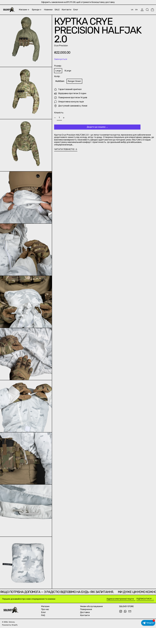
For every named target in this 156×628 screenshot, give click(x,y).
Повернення (86, 609)
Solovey (12, 622)
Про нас (45, 609)
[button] (147, 10)
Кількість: (59, 112)
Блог (43, 612)
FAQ (43, 615)
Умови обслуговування (91, 606)
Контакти (85, 615)
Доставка (85, 612)
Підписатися (143, 599)
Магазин (45, 606)
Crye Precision (61, 45)
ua (132, 10)
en (136, 10)
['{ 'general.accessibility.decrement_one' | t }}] (55, 118)
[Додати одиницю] (64, 118)
